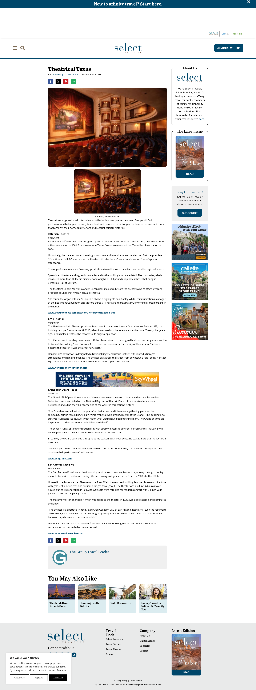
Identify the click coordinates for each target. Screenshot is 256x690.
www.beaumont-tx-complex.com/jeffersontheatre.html (81, 312)
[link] (50, 81)
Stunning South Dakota (89, 604)
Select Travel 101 (114, 639)
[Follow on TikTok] (74, 655)
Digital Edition (147, 640)
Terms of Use (135, 680)
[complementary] (38, 668)
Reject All (39, 677)
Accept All (58, 677)
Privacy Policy (120, 680)
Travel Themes (113, 649)
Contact (144, 650)
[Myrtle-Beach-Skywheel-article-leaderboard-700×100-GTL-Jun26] (107, 386)
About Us (145, 635)
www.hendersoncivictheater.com (68, 367)
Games (109, 654)
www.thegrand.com (60, 458)
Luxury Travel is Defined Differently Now (152, 606)
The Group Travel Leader (65, 74)
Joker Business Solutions (149, 684)
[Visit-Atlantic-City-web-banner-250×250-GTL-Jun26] (190, 338)
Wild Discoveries (120, 603)
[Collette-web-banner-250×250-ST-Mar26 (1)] (190, 299)
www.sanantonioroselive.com (65, 533)
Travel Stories (113, 644)
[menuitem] (15, 48)
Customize (19, 677)
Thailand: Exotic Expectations (59, 604)
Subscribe (145, 645)
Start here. (151, 4)
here (201, 119)
